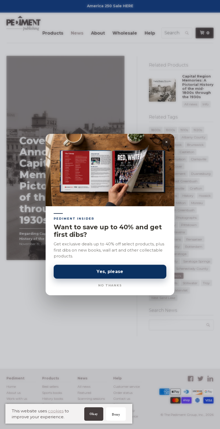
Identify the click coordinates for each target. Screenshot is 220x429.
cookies (56, 410)
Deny (116, 414)
